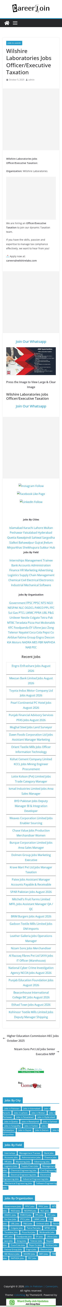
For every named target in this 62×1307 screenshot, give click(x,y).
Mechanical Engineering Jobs (18, 1183)
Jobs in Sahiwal (50, 1121)
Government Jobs (12, 1206)
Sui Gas (13, 613)
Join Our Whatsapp (31, 341)
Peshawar (16, 532)
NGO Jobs (15, 1210)
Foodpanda (21, 627)
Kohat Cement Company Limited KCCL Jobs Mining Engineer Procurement (31, 764)
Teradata (21, 623)
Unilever (14, 618)
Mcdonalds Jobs (46, 1232)
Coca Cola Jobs (18, 1245)
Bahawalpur (26, 542)
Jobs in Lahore (14, 43)
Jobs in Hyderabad (46, 1117)
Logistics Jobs (10, 1166)
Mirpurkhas (14, 547)
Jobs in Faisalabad (24, 1117)
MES (35, 642)
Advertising (45, 570)
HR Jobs (8, 1161)
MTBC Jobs (50, 1228)
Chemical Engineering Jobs (23, 1170)
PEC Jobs (32, 1258)
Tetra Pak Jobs (33, 1228)
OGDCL (29, 608)
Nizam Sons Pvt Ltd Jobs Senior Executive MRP (34, 1051)
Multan (48, 528)
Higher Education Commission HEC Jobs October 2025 (33, 1038)
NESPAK (13, 608)
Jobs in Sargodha (12, 1125)
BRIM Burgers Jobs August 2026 (31, 916)
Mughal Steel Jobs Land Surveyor (31, 727)
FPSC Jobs (29, 1206)
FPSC (29, 603)
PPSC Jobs (43, 1206)
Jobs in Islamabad (31, 1108)
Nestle (25, 618)
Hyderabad (45, 532)
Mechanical (31, 585)
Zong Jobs (21, 1240)
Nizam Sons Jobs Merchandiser (31, 948)
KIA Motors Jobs (11, 1253)
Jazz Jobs (8, 1240)
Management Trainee (39, 560)
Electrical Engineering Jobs (23, 1174)
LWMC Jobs (39, 1219)
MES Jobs (43, 1253)
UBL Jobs (15, 1223)
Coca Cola (35, 632)
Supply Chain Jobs (29, 1166)
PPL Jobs (39, 1215)
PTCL (22, 613)
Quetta (11, 537)
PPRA (37, 613)
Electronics (46, 580)
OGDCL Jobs (10, 1215)
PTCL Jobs (25, 1219)
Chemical (14, 580)
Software (45, 585)
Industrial (17, 585)
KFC (10, 627)
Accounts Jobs (11, 1157)
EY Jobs (39, 1236)
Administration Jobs (31, 1157)
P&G (51, 613)
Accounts (24, 565)
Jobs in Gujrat (24, 1130)
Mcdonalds (48, 623)
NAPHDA (49, 642)
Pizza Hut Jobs (28, 1232)
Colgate (35, 618)
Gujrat (39, 542)
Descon (49, 637)
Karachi (28, 528)
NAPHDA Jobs (17, 1258)
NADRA (26, 642)
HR (22, 570)
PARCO (39, 608)
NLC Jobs (44, 1210)
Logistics (13, 575)
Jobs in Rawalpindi (30, 1121)
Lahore (38, 528)
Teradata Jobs (11, 1232)
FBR (40, 642)
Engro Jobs (31, 1249)
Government (17, 603)
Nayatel (24, 632)
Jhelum (48, 542)
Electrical (33, 580)
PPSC (36, 603)
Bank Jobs (49, 1153)
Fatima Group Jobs (13, 1249)
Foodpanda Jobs (24, 1236)
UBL (44, 613)
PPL (46, 608)
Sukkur (44, 547)
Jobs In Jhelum (42, 1130)
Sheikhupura (31, 547)
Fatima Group (26, 637)
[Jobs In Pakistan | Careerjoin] (7, 23)
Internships (16, 560)
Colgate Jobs (17, 1228)
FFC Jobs (51, 1215)
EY (30, 627)
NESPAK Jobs (30, 1210)
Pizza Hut (34, 623)
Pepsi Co (48, 632)
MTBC (11, 623)
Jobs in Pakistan (11, 1108)
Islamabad (16, 528)
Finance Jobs (50, 1157)
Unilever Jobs (42, 1223)
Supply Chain (28, 575)
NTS (43, 603)
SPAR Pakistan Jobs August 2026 (31, 892)
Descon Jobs (46, 1249)
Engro (40, 637)
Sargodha (48, 537)
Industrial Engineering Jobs (35, 1179)
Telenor (13, 632)
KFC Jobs (8, 1236)
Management (45, 575)
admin (31, 79)
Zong (50, 627)
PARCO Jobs (25, 1215)
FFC (52, 608)
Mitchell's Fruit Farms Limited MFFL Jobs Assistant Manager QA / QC (31, 904)
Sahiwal (37, 537)
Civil (23, 580)
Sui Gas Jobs (10, 1219)
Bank (14, 565)
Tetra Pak (46, 618)
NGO (50, 603)
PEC (34, 647)
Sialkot (13, 542)
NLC (21, 608)
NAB (28, 647)
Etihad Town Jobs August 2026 (31, 1005)
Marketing (31, 570)
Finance (14, 570)
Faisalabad (30, 532)
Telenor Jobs (36, 1240)
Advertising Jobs (42, 1161)
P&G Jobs (27, 1223)
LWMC (30, 613)
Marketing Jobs (23, 1161)
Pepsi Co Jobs (35, 1245)
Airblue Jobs (51, 1245)
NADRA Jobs (29, 1253)
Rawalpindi (24, 537)
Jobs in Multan (38, 1112)
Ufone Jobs (52, 1236)
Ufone (37, 627)
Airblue (12, 637)
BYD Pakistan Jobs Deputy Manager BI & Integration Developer (31, 806)
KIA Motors (14, 642)
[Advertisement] (31, 119)
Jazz (44, 627)
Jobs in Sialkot (31, 1125)
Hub (52, 547)
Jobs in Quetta (11, 1121)
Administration (41, 565)
